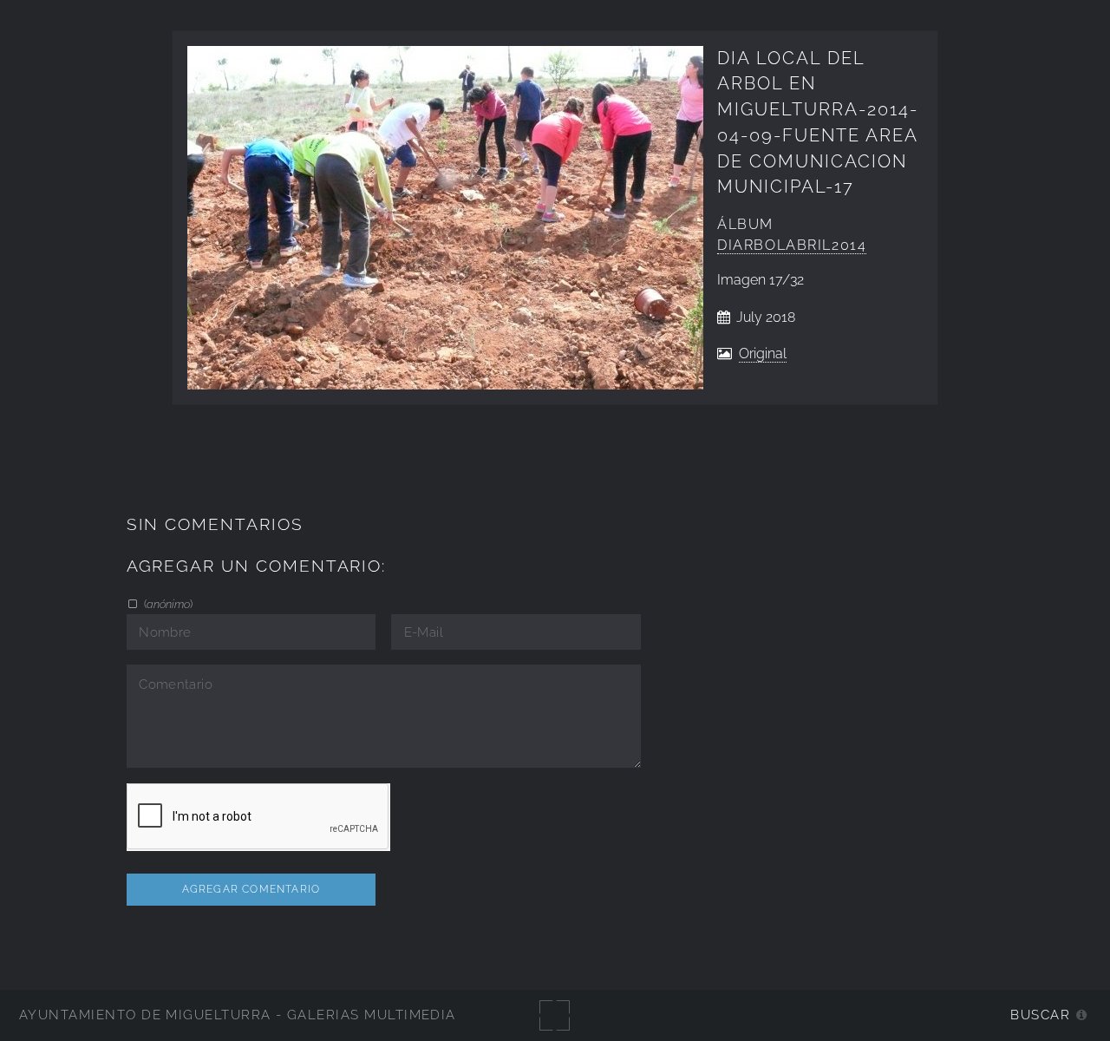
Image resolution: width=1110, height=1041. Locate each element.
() (167, 604)
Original (763, 353)
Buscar (1040, 1014)
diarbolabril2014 (791, 245)
